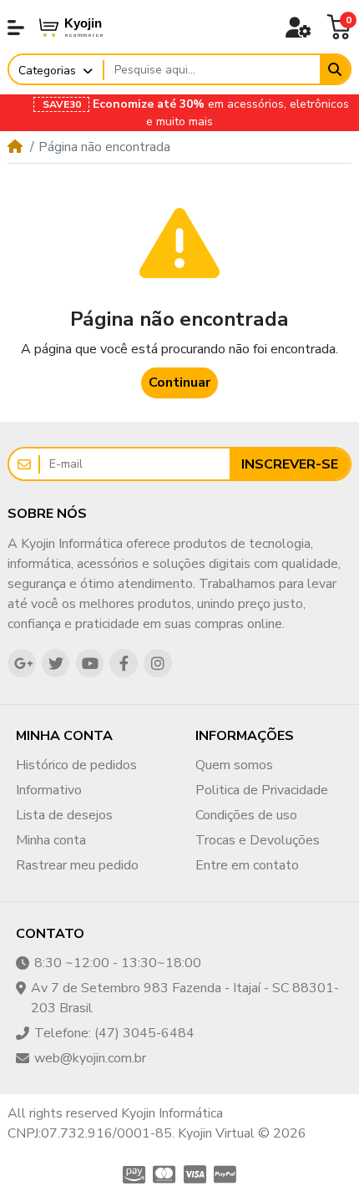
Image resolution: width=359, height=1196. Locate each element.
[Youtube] (90, 663)
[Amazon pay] (131, 1174)
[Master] (164, 1174)
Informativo (49, 790)
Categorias (47, 71)
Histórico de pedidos (76, 765)
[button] (16, 27)
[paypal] (227, 1174)
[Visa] (195, 1174)
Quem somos (234, 765)
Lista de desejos (64, 815)
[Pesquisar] (335, 69)
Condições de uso (246, 815)
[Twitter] (56, 663)
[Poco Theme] (84, 27)
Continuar (179, 382)
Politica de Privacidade (261, 790)
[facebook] (123, 663)
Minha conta (51, 840)
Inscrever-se (289, 464)
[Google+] (22, 663)
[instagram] (158, 663)
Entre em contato (247, 865)
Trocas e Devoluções (257, 840)
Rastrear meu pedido (77, 865)
